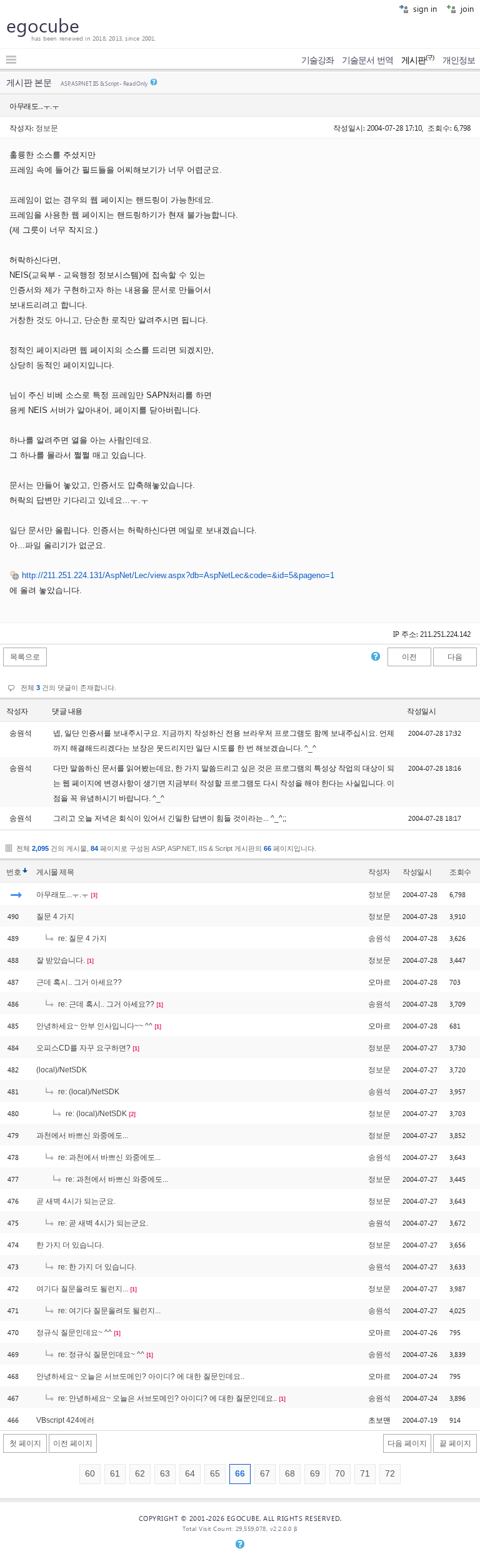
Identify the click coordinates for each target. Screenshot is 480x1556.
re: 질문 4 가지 (81, 938)
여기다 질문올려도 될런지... (82, 1288)
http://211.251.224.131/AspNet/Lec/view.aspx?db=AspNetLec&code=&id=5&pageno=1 (178, 575)
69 (315, 1473)
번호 (13, 872)
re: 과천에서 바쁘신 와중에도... (108, 1157)
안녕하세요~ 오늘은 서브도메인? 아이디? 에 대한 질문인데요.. (140, 1376)
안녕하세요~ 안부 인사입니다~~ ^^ (94, 1026)
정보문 (47, 128)
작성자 (17, 711)
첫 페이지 (25, 1443)
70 (340, 1473)
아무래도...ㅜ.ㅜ (62, 894)
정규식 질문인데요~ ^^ (74, 1332)
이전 (409, 657)
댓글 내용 (67, 711)
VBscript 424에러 (65, 1420)
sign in (424, 8)
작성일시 (421, 711)
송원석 (379, 938)
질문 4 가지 (55, 916)
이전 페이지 (72, 1443)
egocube (42, 25)
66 (240, 1473)
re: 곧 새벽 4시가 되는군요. (102, 1223)
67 (265, 1473)
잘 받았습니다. (60, 960)
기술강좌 (317, 60)
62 (140, 1473)
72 (390, 1473)
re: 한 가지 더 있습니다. (96, 1267)
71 (365, 1473)
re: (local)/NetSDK (87, 1091)
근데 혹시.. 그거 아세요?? (79, 982)
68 (290, 1473)
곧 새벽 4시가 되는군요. (76, 1201)
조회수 (460, 872)
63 (165, 1473)
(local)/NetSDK (61, 1069)
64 (190, 1473)
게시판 (417, 60)
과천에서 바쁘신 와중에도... (82, 1135)
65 (215, 1473)
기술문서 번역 (367, 60)
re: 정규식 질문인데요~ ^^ (100, 1354)
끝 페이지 (455, 1443)
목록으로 (25, 657)
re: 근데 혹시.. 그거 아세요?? (105, 1004)
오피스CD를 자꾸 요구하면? (83, 1048)
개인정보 (458, 60)
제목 (66, 872)
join (466, 8)
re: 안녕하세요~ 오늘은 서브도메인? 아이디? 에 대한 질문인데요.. (166, 1398)
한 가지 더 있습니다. (70, 1245)
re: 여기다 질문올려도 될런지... (108, 1310)
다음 (455, 657)
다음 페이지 (407, 1443)
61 (115, 1473)
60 (90, 1473)
